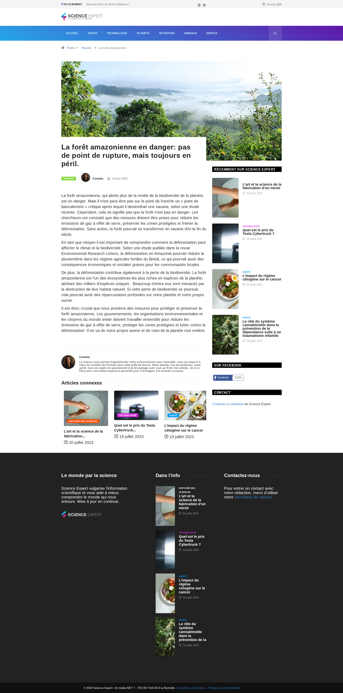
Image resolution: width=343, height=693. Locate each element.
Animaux (190, 33)
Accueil (72, 33)
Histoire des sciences (80, 421)
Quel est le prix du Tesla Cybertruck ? (108, 4)
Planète (143, 33)
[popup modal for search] (275, 33)
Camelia (97, 178)
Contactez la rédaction (228, 404)
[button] (199, 5)
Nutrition (166, 33)
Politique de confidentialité (224, 687)
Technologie (117, 33)
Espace (211, 33)
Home (71, 47)
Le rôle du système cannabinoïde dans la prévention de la (192, 632)
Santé (92, 33)
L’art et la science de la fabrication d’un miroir (262, 186)
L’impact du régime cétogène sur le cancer (262, 277)
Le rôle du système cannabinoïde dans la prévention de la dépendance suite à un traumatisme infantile (262, 328)
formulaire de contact (253, 497)
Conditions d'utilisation (191, 687)
